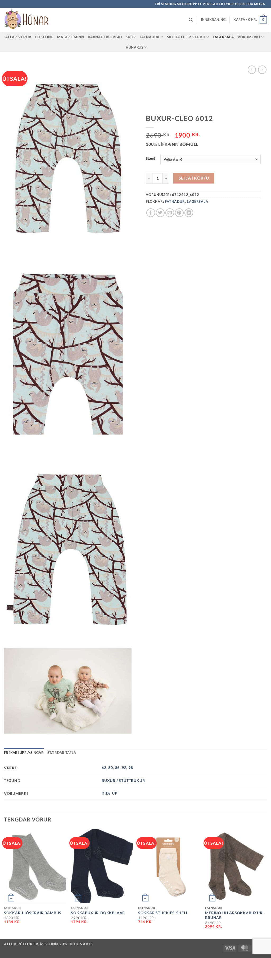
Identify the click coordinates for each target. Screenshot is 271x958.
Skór (131, 37)
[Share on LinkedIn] (188, 212)
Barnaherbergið (105, 37)
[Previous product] (262, 69)
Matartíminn (70, 37)
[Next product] (252, 69)
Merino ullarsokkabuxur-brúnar (234, 915)
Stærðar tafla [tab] (61, 752)
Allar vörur (18, 37)
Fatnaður (150, 37)
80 (110, 767)
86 (117, 767)
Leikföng (44, 37)
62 (104, 767)
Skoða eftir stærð (186, 37)
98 (130, 767)
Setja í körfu (194, 178)
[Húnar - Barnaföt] (30, 20)
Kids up (110, 793)
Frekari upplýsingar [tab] (24, 752)
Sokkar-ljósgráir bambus (32, 912)
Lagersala (223, 37)
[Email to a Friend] (169, 212)
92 (124, 767)
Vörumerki (249, 37)
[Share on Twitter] (160, 212)
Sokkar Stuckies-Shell (163, 912)
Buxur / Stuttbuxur (123, 780)
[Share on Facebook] (150, 212)
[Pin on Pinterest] (179, 212)
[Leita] (191, 20)
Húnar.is (134, 47)
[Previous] (4, 883)
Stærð (150, 159)
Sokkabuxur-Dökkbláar (98, 912)
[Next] (267, 883)
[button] (213, 19)
